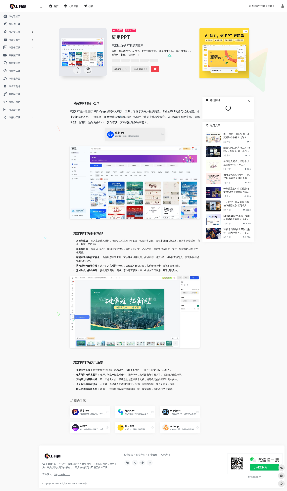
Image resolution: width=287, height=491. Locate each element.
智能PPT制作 (118, 54)
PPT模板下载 (149, 51)
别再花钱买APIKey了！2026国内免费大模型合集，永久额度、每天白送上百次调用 (236, 176)
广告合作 (152, 454)
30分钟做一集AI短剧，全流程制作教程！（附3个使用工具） (236, 136)
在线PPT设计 (183, 51)
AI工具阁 (63, 483)
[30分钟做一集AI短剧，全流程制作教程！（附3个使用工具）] (213, 137)
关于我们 (165, 454)
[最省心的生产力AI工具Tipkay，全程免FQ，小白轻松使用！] (213, 151)
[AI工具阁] (53, 457)
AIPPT (135, 51)
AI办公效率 (117, 30)
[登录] (282, 6)
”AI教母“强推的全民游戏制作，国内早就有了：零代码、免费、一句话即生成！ (236, 231)
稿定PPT (133, 54)
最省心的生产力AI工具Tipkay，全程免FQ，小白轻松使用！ (236, 149)
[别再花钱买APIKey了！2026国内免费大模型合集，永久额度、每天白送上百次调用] (213, 178)
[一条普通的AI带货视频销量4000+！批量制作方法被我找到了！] (213, 192)
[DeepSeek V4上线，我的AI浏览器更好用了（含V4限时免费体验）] (213, 219)
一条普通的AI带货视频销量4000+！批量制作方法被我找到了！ (236, 190)
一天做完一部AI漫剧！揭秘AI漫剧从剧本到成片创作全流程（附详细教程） (236, 204)
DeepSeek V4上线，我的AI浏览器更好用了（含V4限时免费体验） (236, 217)
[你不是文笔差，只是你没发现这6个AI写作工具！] (213, 165)
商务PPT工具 (166, 51)
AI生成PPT (131, 30)
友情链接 (128, 454)
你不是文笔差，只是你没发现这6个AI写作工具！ (236, 163)
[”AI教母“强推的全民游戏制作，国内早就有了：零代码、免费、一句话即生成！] (213, 233)
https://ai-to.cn (62, 474)
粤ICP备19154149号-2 (78, 483)
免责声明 (140, 454)
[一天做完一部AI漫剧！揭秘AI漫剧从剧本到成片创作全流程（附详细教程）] (213, 205)
